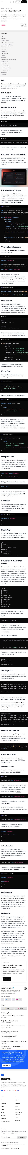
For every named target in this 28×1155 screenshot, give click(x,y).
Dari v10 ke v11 (4, 72)
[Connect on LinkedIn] (6, 999)
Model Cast (3, 51)
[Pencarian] (10, 1)
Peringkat (3, 1118)
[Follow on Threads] (20, 999)
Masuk (18, 2)
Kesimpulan (3, 74)
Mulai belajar (6, 1065)
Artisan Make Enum (6, 68)
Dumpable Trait (4, 53)
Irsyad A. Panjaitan (14, 1142)
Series (2, 1106)
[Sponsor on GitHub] (2, 999)
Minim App (3, 57)
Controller (3, 55)
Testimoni (17, 1103)
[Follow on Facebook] (13, 999)
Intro (2, 36)
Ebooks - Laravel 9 (5, 1121)
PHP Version (4, 38)
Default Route (4, 49)
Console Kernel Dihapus (6, 47)
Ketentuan (17, 1120)
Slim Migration (4, 61)
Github (21, 1008)
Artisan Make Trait (6, 70)
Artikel (2, 1112)
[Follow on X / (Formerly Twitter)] (9, 999)
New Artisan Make (5, 66)
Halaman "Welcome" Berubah (7, 42)
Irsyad (12, 955)
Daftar (24, 2)
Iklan (16, 1106)
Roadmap (3, 1103)
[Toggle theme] (13, 1)
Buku (2, 1109)
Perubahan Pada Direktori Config (8, 59)
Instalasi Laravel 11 (5, 40)
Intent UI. (17, 1148)
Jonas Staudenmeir (15, 736)
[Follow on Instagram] (17, 999)
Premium (3, 1115)
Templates (17, 1109)
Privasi (16, 1117)
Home (2, 1100)
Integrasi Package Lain (6, 63)
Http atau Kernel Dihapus (6, 45)
